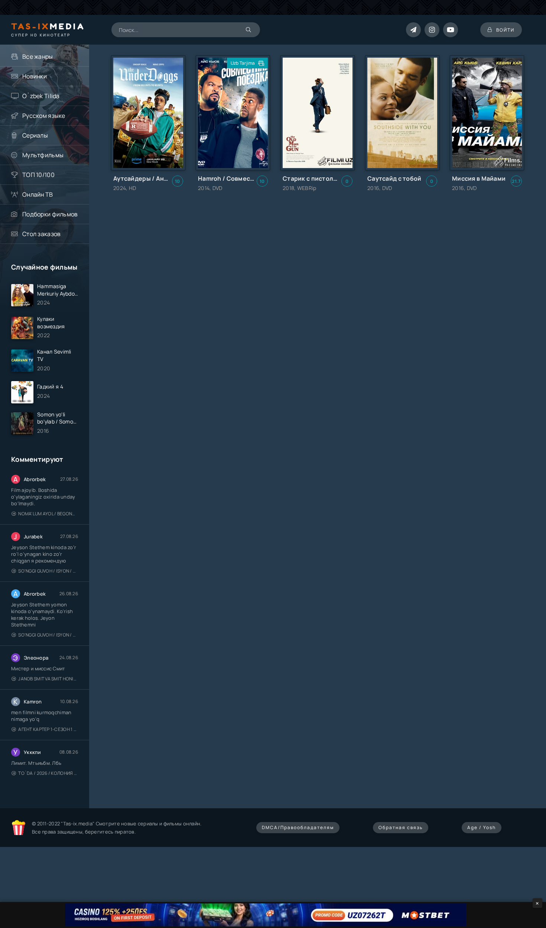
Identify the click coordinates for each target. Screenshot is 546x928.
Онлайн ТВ (37, 194)
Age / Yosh (481, 827)
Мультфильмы (43, 155)
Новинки (34, 76)
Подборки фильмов (50, 214)
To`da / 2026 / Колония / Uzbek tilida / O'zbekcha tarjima (48, 773)
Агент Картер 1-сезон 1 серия (48, 729)
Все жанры (37, 56)
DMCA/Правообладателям (298, 827)
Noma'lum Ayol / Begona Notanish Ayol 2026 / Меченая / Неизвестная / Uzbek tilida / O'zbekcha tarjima (48, 513)
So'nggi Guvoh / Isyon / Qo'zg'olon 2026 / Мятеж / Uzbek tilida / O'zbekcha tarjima (48, 571)
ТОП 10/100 (38, 175)
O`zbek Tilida (41, 96)
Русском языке (43, 116)
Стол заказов (41, 234)
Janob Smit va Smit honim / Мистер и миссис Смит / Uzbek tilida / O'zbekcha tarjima (48, 679)
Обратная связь (400, 827)
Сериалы (35, 135)
